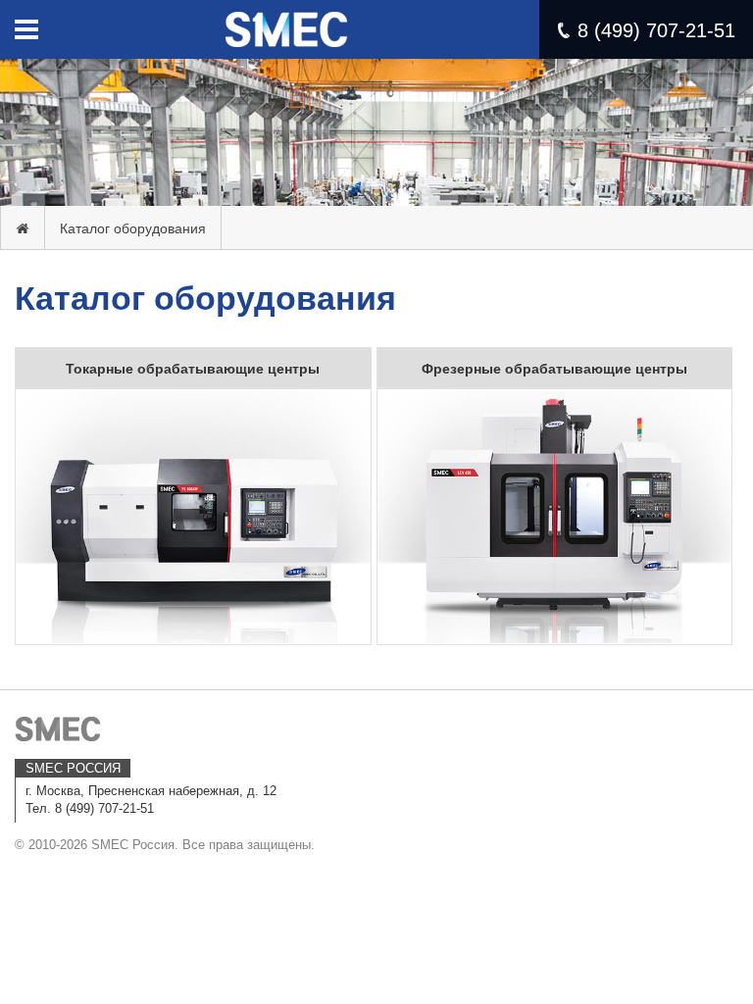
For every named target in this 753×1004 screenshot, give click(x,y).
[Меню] (26, 29)
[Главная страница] (22, 228)
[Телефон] (564, 30)
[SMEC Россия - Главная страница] (286, 20)
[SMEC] (58, 729)
